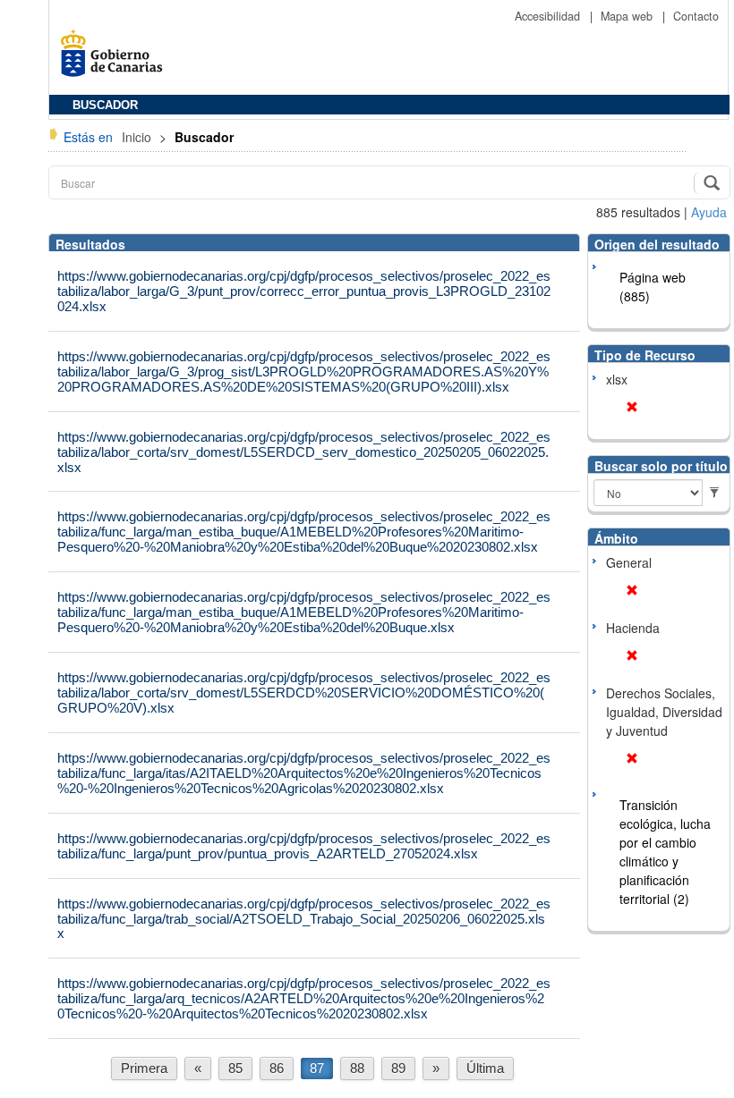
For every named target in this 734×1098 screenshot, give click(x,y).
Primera (144, 1068)
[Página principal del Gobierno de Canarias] (116, 59)
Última (485, 1068)
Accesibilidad (549, 16)
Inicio (138, 137)
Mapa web (628, 16)
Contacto (696, 16)
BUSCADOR (105, 105)
